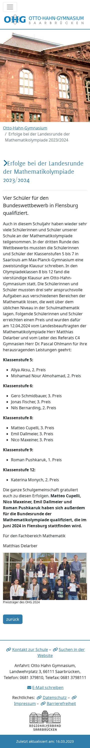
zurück (12, 619)
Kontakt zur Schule (30, 649)
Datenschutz (55, 697)
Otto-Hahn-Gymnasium (25, 128)
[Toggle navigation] (10, 7)
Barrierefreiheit (61, 703)
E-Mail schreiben (48, 687)
